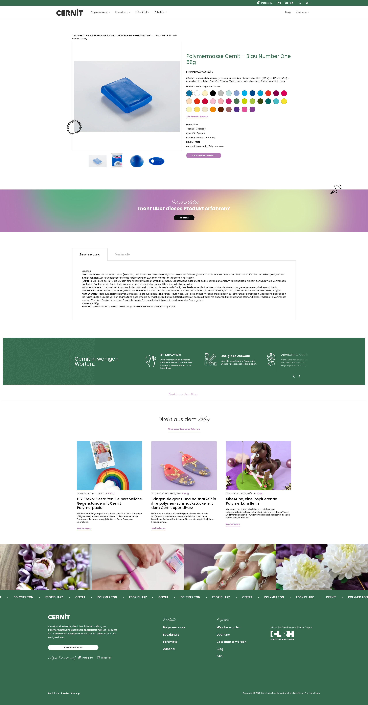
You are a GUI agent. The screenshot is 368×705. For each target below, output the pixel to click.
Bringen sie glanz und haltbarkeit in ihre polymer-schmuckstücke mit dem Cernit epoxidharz (183, 503)
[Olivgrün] (260, 101)
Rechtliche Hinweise (58, 693)
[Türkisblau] (260, 93)
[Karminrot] (284, 93)
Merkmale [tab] (122, 254)
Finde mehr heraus (197, 116)
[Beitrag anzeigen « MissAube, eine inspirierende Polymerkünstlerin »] (258, 465)
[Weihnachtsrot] (205, 101)
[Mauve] (252, 109)
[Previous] (294, 376)
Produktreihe (115, 35)
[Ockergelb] (197, 109)
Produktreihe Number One (137, 35)
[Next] (300, 376)
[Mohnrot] (197, 101)
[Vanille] (189, 109)
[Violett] (236, 109)
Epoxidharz (121, 12)
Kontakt (288, 3)
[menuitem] (279, 3)
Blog (288, 12)
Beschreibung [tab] (90, 254)
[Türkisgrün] (276, 101)
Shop (86, 35)
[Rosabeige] (189, 101)
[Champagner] (205, 93)
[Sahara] (205, 109)
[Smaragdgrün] (252, 101)
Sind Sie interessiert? (203, 155)
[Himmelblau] (244, 93)
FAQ (279, 3)
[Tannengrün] (268, 101)
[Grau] (221, 93)
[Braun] (221, 109)
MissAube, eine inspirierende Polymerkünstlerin (251, 501)
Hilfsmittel (141, 12)
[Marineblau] (252, 93)
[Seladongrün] (244, 101)
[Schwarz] (213, 93)
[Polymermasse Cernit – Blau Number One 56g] (127, 96)
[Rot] (268, 93)
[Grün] (236, 101)
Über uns (301, 12)
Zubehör (159, 12)
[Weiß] (197, 93)
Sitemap (75, 693)
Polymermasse (99, 12)
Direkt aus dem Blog (183, 394)
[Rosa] (213, 101)
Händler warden (228, 627)
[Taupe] (229, 109)
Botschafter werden (231, 642)
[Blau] (189, 93)
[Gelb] (284, 101)
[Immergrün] (236, 93)
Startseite (77, 35)
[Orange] (213, 109)
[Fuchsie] (244, 109)
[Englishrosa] (221, 101)
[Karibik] (229, 93)
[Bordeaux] (276, 93)
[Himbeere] (229, 101)
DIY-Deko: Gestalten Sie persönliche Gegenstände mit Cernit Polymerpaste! (109, 503)
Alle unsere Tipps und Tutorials (184, 429)
